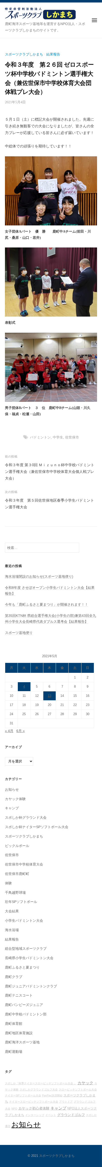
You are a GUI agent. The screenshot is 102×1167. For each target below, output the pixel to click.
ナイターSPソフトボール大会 (23, 1095)
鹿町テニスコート (19, 995)
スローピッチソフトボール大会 (78, 1089)
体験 (8, 883)
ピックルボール (17, 846)
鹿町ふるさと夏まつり (22, 967)
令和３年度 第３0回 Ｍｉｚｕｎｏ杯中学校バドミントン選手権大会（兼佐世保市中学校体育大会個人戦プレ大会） (49, 471)
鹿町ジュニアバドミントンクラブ (31, 986)
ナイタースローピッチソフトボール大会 (33, 1101)
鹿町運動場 (13, 1052)
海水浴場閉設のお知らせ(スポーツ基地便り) (39, 576)
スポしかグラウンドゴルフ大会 (39, 1089)
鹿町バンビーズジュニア (24, 1005)
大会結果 (12, 911)
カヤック (85, 1083)
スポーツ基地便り (19, 633)
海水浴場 (12, 930)
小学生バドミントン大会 (24, 921)
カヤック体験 (15, 799)
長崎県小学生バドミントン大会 (29, 958)
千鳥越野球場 (15, 893)
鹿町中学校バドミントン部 (26, 1014)
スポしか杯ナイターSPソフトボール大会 (36, 827)
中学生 (58, 437)
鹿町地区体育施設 (19, 1033)
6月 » (20, 731)
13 (49, 696)
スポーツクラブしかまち (24, 54)
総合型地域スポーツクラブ (26, 948)
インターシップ (34, 1114)
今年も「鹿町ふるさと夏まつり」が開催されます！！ (46, 604)
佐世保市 (72, 437)
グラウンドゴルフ (71, 1115)
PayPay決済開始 (52, 1095)
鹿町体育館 (13, 1024)
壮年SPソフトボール (21, 902)
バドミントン (40, 437)
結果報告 (53, 54)
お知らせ (12, 789)
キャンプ (12, 808)
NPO (14, 1108)
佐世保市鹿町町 (17, 874)
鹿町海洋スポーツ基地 (22, 1042)
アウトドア (66, 1101)
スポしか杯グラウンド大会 (26, 817)
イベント (50, 1114)
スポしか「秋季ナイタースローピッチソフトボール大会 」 (40, 1083)
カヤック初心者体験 (34, 1108)
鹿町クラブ (13, 977)
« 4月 (9, 731)
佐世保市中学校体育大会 (24, 864)
